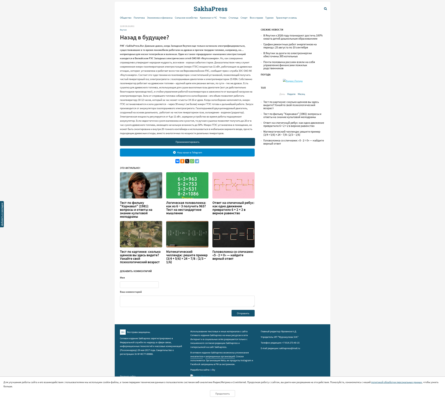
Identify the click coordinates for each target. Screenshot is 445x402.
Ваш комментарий (131, 291)
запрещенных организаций (220, 356)
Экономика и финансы (160, 17)
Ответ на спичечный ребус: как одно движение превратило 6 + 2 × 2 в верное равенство (233, 208)
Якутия (123, 29)
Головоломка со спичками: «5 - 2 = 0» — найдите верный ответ (233, 255)
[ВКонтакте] (177, 161)
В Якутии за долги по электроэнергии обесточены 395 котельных (287, 54)
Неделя (291, 94)
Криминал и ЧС (208, 17)
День (282, 94)
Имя (122, 277)
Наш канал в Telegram (189, 152)
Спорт (244, 17)
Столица (233, 17)
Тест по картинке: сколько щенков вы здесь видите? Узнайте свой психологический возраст (140, 256)
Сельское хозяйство (186, 17)
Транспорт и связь (286, 17)
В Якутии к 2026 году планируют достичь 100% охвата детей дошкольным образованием (293, 37)
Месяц (301, 94)
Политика (139, 17)
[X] (187, 161)
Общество (125, 17)
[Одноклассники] (182, 161)
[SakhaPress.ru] (2, 214)
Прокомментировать (187, 141)
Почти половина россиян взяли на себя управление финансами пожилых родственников (289, 65)
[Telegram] (197, 161)
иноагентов (196, 356)
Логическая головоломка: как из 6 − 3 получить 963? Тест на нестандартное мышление (186, 208)
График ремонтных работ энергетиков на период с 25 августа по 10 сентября (290, 46)
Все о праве (256, 17)
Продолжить (222, 393)
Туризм (269, 17)
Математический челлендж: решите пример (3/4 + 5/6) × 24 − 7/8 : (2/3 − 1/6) (187, 256)
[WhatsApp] (192, 161)
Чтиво (222, 17)
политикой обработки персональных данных (396, 382)
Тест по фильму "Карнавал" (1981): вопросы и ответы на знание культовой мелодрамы (136, 210)
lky (212, 369)
